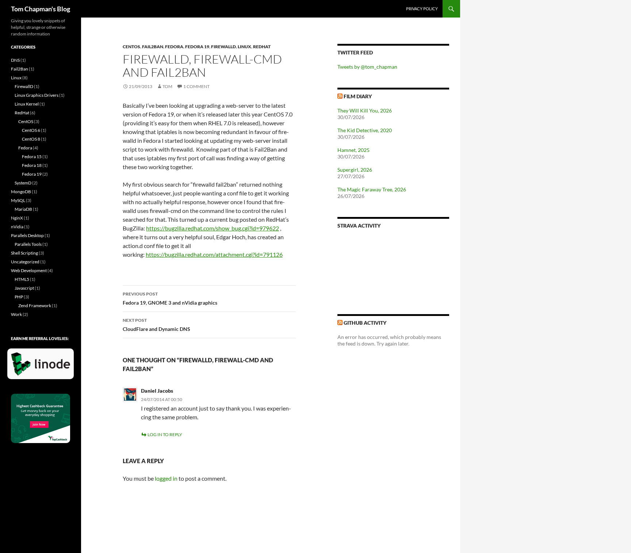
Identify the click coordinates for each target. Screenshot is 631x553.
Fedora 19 (197, 46)
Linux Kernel (27, 104)
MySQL (18, 200)
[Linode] (42, 367)
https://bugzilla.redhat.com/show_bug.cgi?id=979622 (212, 228)
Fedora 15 (32, 156)
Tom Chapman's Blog (40, 9)
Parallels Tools (28, 244)
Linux (244, 46)
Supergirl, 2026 (354, 170)
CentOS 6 (31, 130)
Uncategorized (25, 261)
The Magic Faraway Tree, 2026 (371, 189)
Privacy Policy (422, 8)
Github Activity (365, 323)
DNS (15, 60)
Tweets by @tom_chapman (367, 67)
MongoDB (21, 191)
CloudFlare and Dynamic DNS (156, 324)
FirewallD (223, 46)
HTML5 (22, 279)
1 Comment (196, 86)
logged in (166, 478)
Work (16, 314)
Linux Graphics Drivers (36, 95)
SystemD (23, 183)
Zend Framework (34, 305)
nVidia (17, 226)
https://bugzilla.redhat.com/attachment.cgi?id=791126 (214, 254)
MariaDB (23, 209)
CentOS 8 (31, 139)
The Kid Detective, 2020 (364, 130)
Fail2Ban (152, 46)
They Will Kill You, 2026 (364, 110)
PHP (19, 297)
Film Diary (358, 96)
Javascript (24, 288)
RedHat (262, 46)
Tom (167, 86)
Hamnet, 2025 (353, 150)
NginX (17, 218)
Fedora (174, 46)
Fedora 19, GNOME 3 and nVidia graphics (170, 298)
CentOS (131, 46)
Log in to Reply (165, 434)
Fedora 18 (32, 165)
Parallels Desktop (27, 235)
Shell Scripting (24, 253)
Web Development (29, 270)
